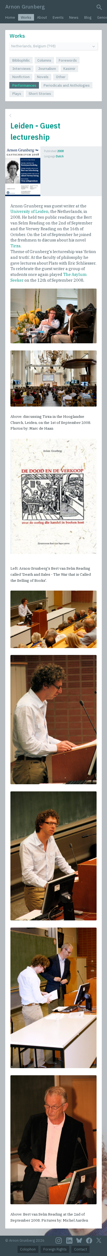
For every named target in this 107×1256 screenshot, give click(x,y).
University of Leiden (29, 211)
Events (58, 17)
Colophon (28, 1249)
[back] (53, 116)
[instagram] (58, 1240)
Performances (24, 85)
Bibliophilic (21, 60)
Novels (43, 77)
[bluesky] (79, 1240)
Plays (16, 93)
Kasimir (69, 68)
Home (10, 17)
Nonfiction (21, 77)
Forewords (68, 60)
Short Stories (40, 93)
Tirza (15, 245)
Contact (80, 1249)
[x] (99, 1240)
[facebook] (89, 1240)
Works (26, 17)
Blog (87, 17)
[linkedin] (69, 1240)
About (42, 17)
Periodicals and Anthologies (67, 85)
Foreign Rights (55, 1249)
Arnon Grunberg (25, 6)
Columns (44, 60)
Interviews (21, 68)
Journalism (47, 68)
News (73, 17)
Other (61, 77)
